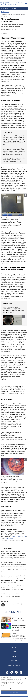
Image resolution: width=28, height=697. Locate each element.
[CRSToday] (10, 3)
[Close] (25, 678)
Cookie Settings (14, 688)
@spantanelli (9, 538)
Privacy (14, 647)
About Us (14, 660)
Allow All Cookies (14, 692)
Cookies (14, 656)
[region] (14, 686)
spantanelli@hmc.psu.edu (19, 536)
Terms (14, 651)
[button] (6, 549)
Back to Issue (5, 12)
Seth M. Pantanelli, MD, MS (14, 604)
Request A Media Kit (14, 665)
